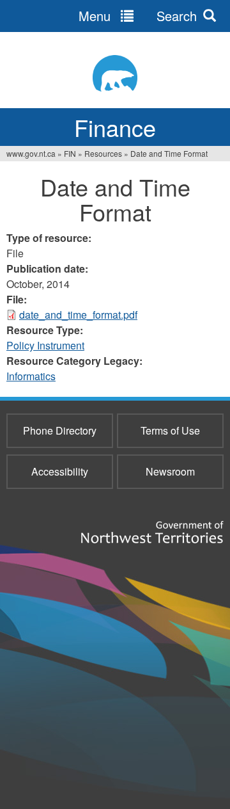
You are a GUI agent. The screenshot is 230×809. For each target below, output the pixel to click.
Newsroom (170, 471)
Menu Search (138, 15)
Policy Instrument (45, 345)
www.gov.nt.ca (31, 153)
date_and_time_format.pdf (78, 314)
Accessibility (59, 471)
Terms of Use (170, 430)
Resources (103, 153)
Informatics (31, 376)
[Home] (115, 73)
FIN (70, 153)
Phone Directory (59, 430)
